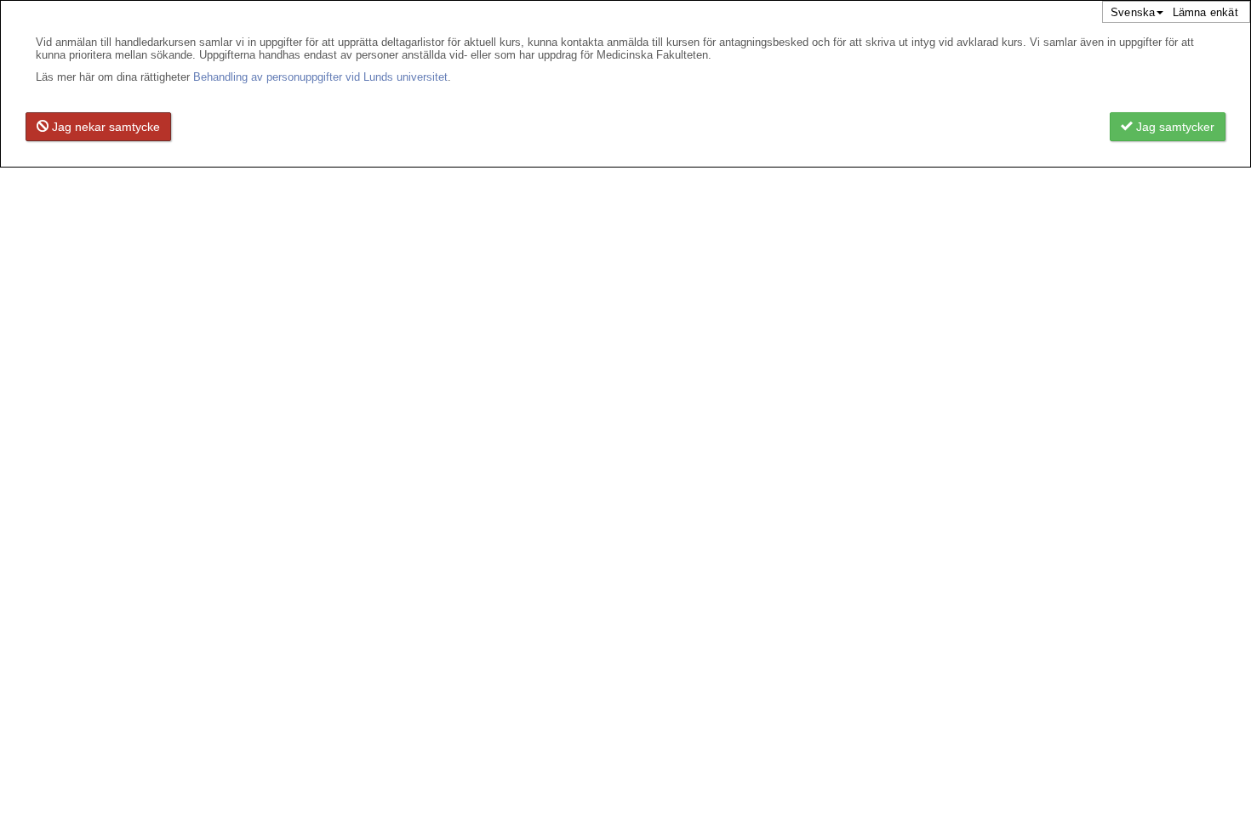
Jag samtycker (1173, 127)
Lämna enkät (1205, 12)
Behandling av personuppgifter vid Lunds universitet (320, 77)
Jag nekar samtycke (104, 127)
